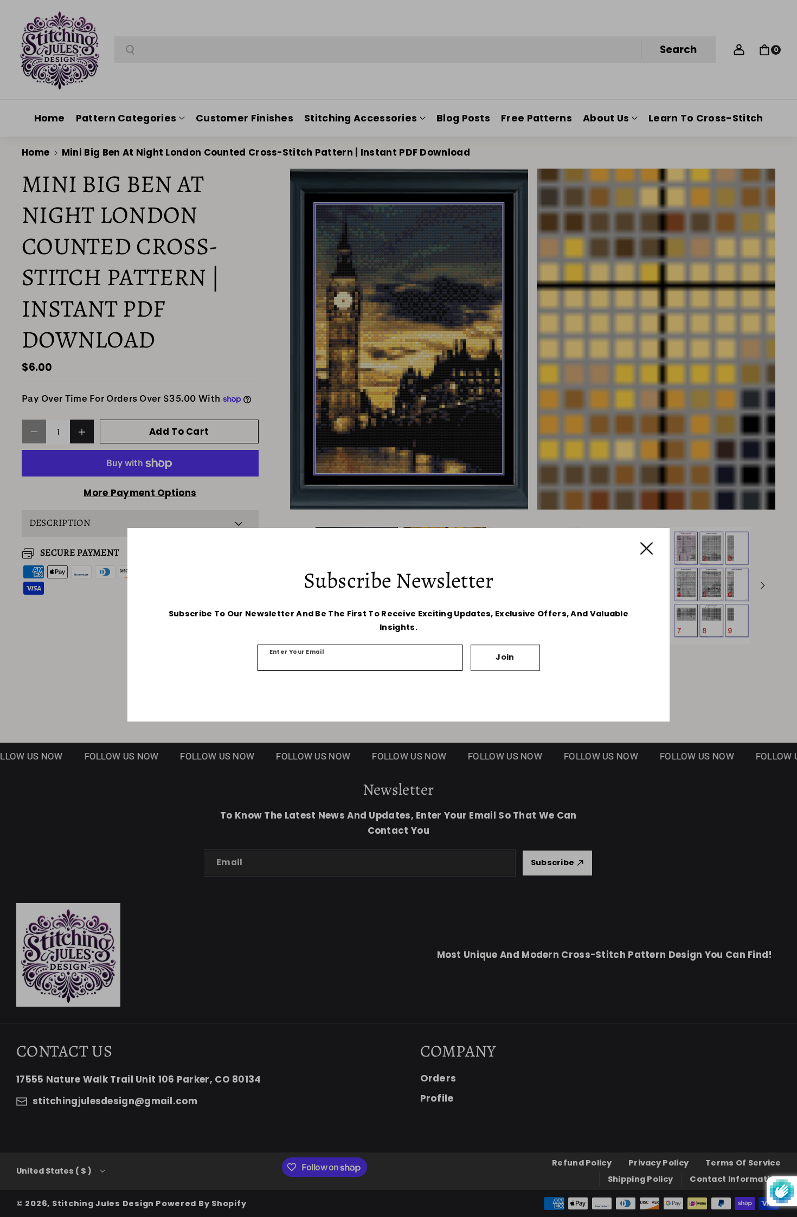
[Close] (646, 548)
